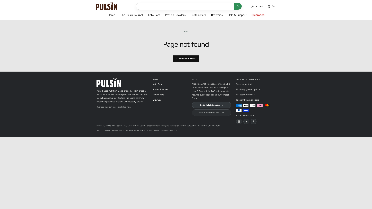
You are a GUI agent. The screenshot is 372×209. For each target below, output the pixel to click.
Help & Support (237, 15)
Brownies (217, 15)
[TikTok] (253, 121)
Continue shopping (186, 58)
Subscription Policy (169, 130)
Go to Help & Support (211, 105)
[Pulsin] (106, 6)
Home (111, 15)
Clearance (257, 15)
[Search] (238, 6)
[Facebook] (246, 121)
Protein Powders (175, 15)
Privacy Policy (118, 130)
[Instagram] (239, 121)
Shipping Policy (153, 130)
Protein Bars (198, 15)
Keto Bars (154, 15)
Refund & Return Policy (135, 130)
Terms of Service (103, 130)
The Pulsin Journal (131, 15)
